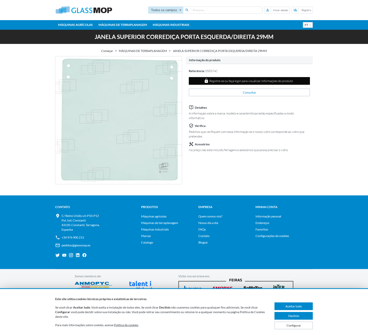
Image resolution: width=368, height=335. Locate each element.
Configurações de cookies (272, 236)
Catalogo (147, 242)
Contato (203, 236)
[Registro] (302, 10)
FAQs (202, 229)
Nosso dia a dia (208, 223)
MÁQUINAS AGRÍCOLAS (75, 24)
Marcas (146, 236)
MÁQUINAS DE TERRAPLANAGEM (123, 24)
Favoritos (261, 229)
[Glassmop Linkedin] (77, 255)
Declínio (293, 316)
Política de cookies (126, 325)
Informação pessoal (268, 216)
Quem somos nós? (210, 216)
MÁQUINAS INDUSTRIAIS (171, 24)
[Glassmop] (84, 10)
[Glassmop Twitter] (57, 255)
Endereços (262, 223)
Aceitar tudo (293, 306)
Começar (107, 51)
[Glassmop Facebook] (84, 255)
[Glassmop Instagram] (71, 255)
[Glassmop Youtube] (64, 255)
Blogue (203, 242)
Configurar (294, 325)
